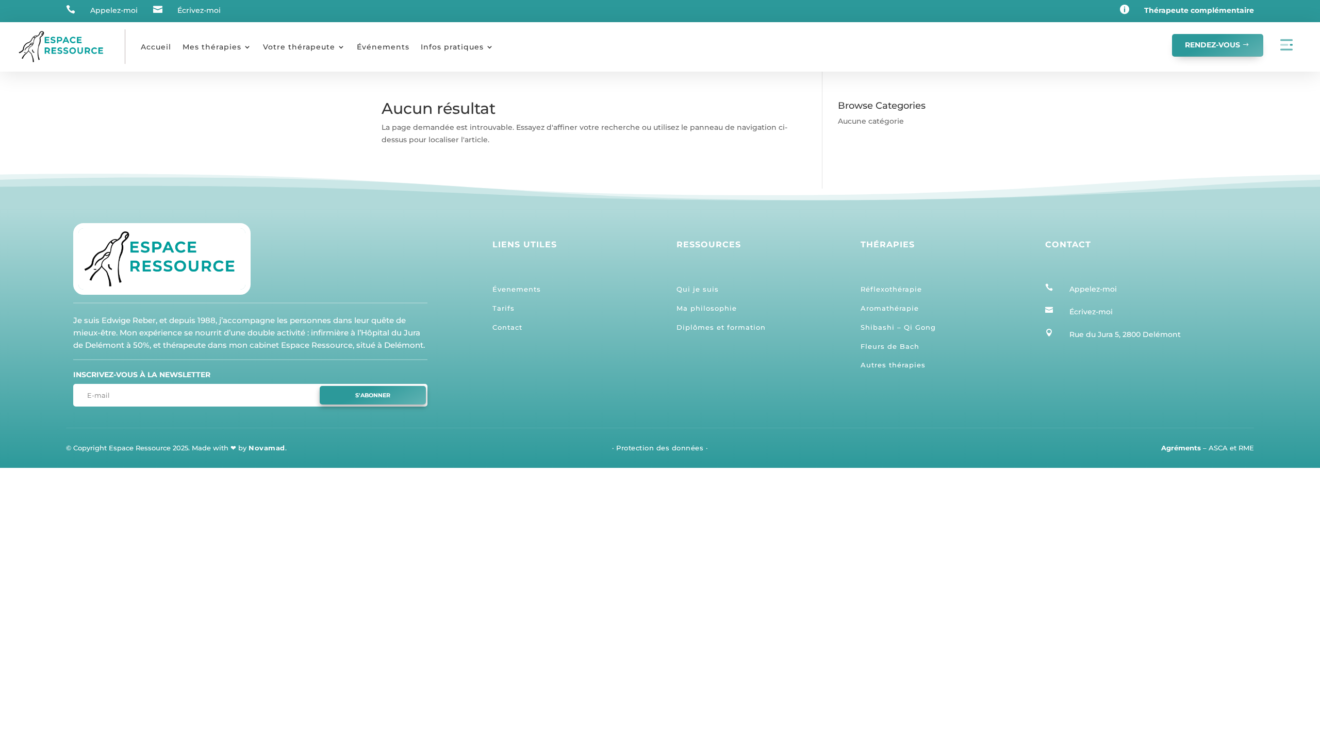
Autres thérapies (893, 365)
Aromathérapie (890, 308)
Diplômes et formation (721, 327)
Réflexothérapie (891, 289)
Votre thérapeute (299, 47)
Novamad (267, 448)
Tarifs (503, 308)
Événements (383, 47)
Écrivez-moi (199, 10)
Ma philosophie (706, 308)
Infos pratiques (452, 47)
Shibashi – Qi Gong (898, 327)
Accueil (156, 47)
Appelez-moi (114, 10)
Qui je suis (697, 289)
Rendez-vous (1212, 44)
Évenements (516, 289)
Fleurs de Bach (890, 346)
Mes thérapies (212, 47)
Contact (507, 327)
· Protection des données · (659, 448)
